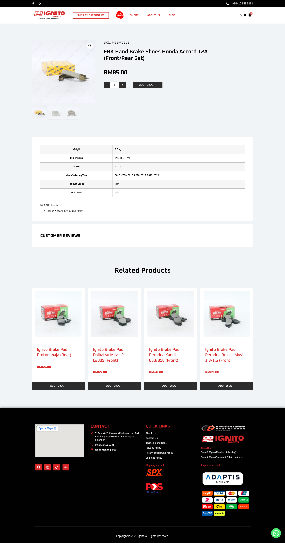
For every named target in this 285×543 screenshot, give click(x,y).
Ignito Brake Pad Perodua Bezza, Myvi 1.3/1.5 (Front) (224, 355)
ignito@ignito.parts (105, 450)
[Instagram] (40, 3)
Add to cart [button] (58, 386)
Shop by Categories (90, 15)
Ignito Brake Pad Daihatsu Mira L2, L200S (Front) (109, 355)
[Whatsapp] (276, 533)
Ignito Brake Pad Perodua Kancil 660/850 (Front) (164, 355)
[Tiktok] (56, 467)
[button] (90, 46)
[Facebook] (34, 3)
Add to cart (147, 85)
